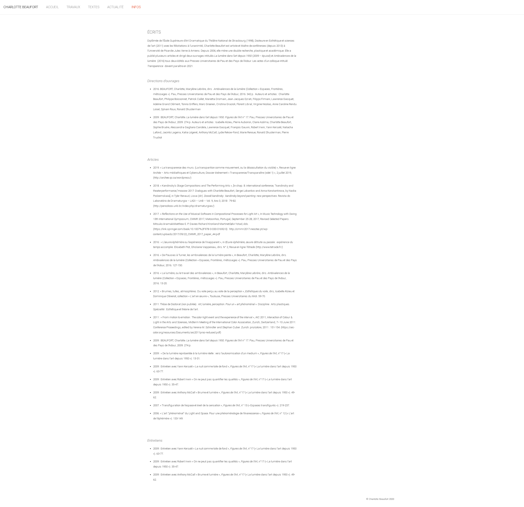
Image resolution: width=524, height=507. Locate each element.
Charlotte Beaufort (20, 7)
